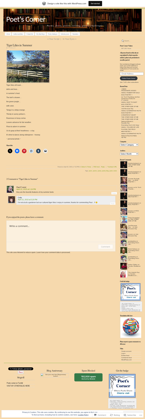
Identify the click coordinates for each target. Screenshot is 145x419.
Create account (126, 351)
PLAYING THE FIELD (128, 129)
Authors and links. (18, 34)
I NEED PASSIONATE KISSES (128, 89)
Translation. (75, 34)
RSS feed (96, 167)
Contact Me (29, 34)
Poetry (89, 167)
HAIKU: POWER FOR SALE (130, 93)
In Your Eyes (69, 39)
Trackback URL (112, 167)
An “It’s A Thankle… (134, 188)
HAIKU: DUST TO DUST (129, 102)
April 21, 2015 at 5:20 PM (27, 200)
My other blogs (40, 34)
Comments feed (126, 357)
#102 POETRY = (126, 95)
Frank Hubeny (132, 249)
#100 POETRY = (126, 113)
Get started (95, 3)
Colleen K (84, 167)
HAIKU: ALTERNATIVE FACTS (131, 111)
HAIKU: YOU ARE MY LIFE (130, 127)
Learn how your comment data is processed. (53, 252)
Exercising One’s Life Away (130, 125)
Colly (20, 198)
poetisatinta (132, 241)
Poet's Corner (25, 20)
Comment (105, 246)
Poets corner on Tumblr (15, 383)
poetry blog (105, 171)
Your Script (54, 39)
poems (95, 171)
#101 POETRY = (126, 104)
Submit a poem (65, 34)
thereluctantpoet (133, 163)
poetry (99, 171)
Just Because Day (127, 108)
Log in (123, 353)
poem (90, 171)
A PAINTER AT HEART (128, 115)
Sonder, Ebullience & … (133, 274)
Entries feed (125, 355)
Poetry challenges (52, 34)
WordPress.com (126, 360)
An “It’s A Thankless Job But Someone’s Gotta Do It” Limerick (130, 98)
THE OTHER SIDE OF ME (129, 106)
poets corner (113, 171)
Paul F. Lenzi (21, 187)
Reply (103, 167)
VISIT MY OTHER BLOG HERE (18, 386)
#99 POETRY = (126, 131)
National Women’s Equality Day (127, 122)
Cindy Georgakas (133, 218)
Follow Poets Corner (128, 78)
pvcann (130, 187)
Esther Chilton (132, 264)
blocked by (90, 378)
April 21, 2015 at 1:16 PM (26, 189)
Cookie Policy (83, 415)
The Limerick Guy (133, 272)
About (8, 34)
